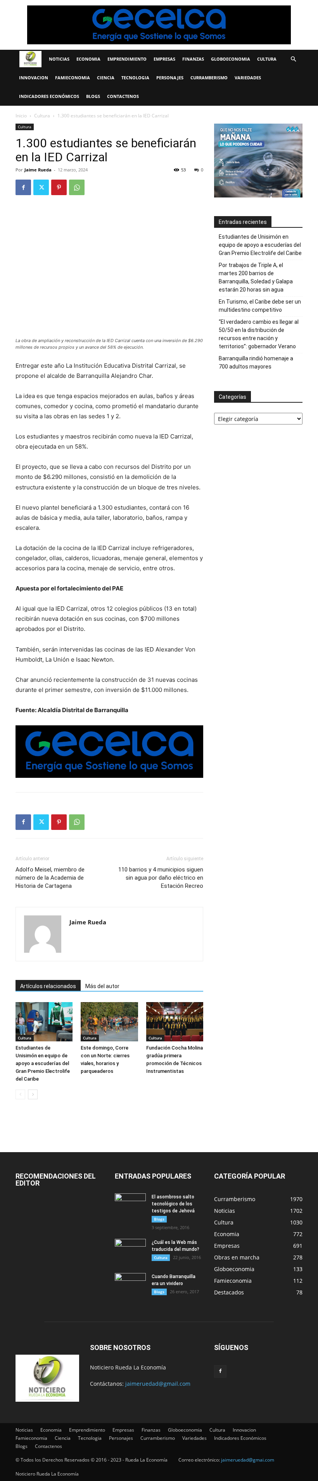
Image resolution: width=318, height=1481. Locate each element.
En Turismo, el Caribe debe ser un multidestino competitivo (260, 306)
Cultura (267, 59)
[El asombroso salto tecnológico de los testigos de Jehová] (130, 1204)
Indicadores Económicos (49, 96)
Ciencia (105, 77)
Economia (88, 59)
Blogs (93, 96)
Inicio (21, 115)
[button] (293, 59)
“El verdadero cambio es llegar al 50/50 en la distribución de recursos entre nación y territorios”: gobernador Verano (259, 334)
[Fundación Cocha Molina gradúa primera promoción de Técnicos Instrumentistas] (174, 1021)
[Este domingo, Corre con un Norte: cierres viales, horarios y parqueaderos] (109, 1021)
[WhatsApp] (77, 187)
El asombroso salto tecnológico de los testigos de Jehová (173, 1204)
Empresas (164, 59)
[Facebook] (23, 187)
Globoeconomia (230, 59)
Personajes (169, 77)
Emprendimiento (127, 59)
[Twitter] (41, 187)
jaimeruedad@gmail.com (157, 1383)
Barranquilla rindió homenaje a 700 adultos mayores (256, 362)
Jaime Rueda (38, 170)
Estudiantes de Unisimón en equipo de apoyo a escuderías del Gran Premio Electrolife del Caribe (43, 1063)
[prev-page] (20, 1094)
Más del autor (102, 986)
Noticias (59, 59)
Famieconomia (72, 77)
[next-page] (33, 1094)
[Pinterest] (59, 187)
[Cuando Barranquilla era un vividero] (130, 1284)
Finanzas (193, 59)
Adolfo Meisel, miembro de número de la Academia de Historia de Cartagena (50, 877)
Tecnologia (135, 77)
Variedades (248, 77)
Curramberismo (209, 77)
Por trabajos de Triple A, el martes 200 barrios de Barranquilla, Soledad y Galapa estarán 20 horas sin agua (256, 277)
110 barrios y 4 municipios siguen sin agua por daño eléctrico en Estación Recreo (160, 877)
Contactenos (123, 96)
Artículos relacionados (48, 986)
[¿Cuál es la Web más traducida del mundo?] (130, 1250)
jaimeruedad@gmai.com (247, 1460)
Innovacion (33, 77)
